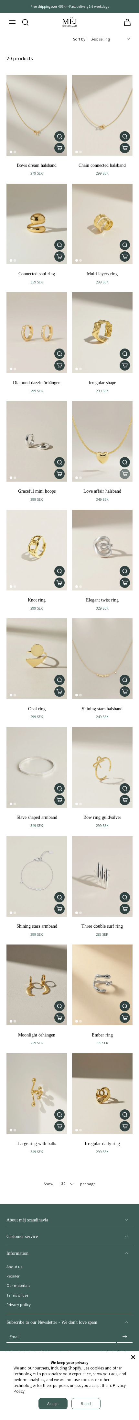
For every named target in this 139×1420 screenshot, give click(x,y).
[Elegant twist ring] (102, 550)
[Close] (133, 1357)
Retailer (12, 1276)
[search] (25, 22)
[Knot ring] (36, 550)
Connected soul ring (36, 273)
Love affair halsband (102, 491)
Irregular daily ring (102, 1143)
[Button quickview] (59, 136)
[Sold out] (125, 474)
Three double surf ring (102, 926)
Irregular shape (102, 382)
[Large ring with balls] (36, 1093)
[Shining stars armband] (36, 876)
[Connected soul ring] (36, 224)
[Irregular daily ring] (102, 1093)
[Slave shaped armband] (36, 767)
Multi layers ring (102, 273)
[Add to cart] (59, 148)
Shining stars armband (36, 926)
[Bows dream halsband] (36, 115)
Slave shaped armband (36, 817)
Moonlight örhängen (36, 1034)
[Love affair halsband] (102, 441)
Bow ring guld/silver (102, 817)
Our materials (18, 1285)
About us (14, 1266)
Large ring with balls (36, 1143)
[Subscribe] (125, 1336)
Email (14, 1336)
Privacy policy (18, 1304)
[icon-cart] (125, 22)
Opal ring (37, 708)
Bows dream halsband (37, 165)
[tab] (11, 152)
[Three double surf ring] (102, 876)
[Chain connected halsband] (102, 115)
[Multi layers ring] (102, 224)
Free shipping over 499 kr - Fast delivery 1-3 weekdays (69, 6)
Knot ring (37, 599)
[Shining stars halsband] (102, 658)
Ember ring (102, 1034)
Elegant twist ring (102, 599)
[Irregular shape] (102, 332)
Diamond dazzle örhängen (36, 382)
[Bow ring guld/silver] (102, 767)
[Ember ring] (102, 985)
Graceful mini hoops (37, 491)
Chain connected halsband (102, 165)
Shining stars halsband (102, 708)
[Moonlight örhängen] (36, 985)
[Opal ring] (36, 658)
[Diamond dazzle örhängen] (36, 332)
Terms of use (17, 1295)
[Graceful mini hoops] (36, 441)
